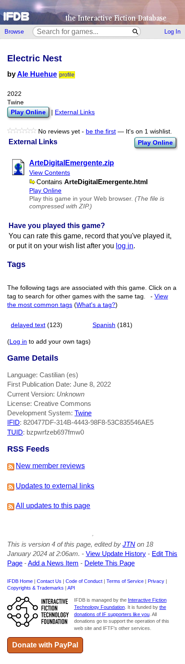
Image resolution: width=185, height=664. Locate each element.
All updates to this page (53, 505)
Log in (18, 341)
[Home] (92, 12)
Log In (172, 31)
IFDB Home (20, 581)
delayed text (28, 325)
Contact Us (49, 581)
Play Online (155, 142)
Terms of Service (125, 581)
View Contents (49, 172)
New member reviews (50, 466)
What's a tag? (95, 305)
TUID (15, 432)
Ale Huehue (37, 74)
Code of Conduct (84, 581)
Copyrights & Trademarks (35, 588)
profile (67, 75)
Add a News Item (53, 563)
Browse (14, 31)
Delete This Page (109, 563)
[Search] (136, 31)
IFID (13, 422)
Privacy (156, 581)
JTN (129, 544)
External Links (75, 112)
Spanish (103, 325)
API (71, 588)
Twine (83, 413)
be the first (101, 131)
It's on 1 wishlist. (149, 131)
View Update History (116, 553)
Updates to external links (55, 486)
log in (124, 246)
